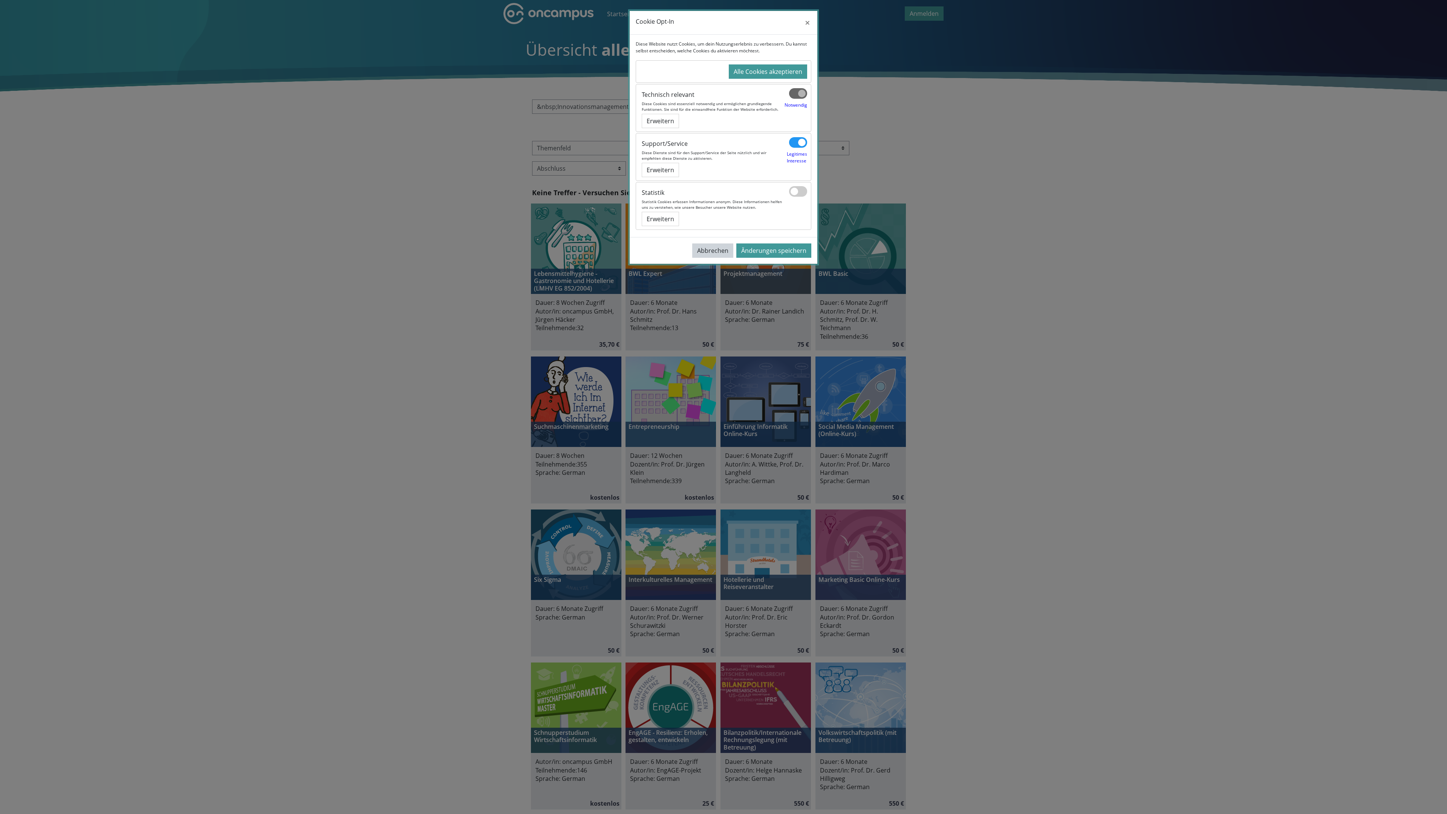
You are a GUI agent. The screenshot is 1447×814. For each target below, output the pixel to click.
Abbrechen (712, 250)
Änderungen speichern (773, 250)
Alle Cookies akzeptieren (768, 71)
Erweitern (660, 121)
